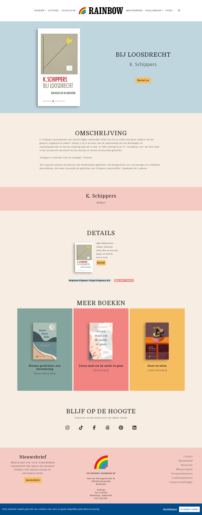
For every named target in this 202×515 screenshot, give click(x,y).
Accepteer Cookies (189, 509)
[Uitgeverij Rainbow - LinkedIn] (134, 427)
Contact (188, 456)
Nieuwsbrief (134, 10)
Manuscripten (184, 469)
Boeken (39, 10)
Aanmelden (33, 480)
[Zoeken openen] (179, 10)
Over (168, 10)
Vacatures (187, 465)
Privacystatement (182, 473)
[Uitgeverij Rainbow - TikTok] (81, 427)
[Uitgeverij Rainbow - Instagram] (67, 427)
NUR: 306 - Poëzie (124, 280)
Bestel (101, 262)
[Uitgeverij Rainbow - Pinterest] (121, 427)
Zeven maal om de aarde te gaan (101, 365)
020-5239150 (101, 493)
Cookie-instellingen (181, 482)
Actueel (53, 10)
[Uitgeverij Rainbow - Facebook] (94, 427)
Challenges (153, 10)
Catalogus (69, 10)
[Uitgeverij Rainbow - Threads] (107, 427)
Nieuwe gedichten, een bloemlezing (45, 367)
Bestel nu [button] (143, 80)
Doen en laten (157, 365)
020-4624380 (101, 498)
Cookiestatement (182, 477)
